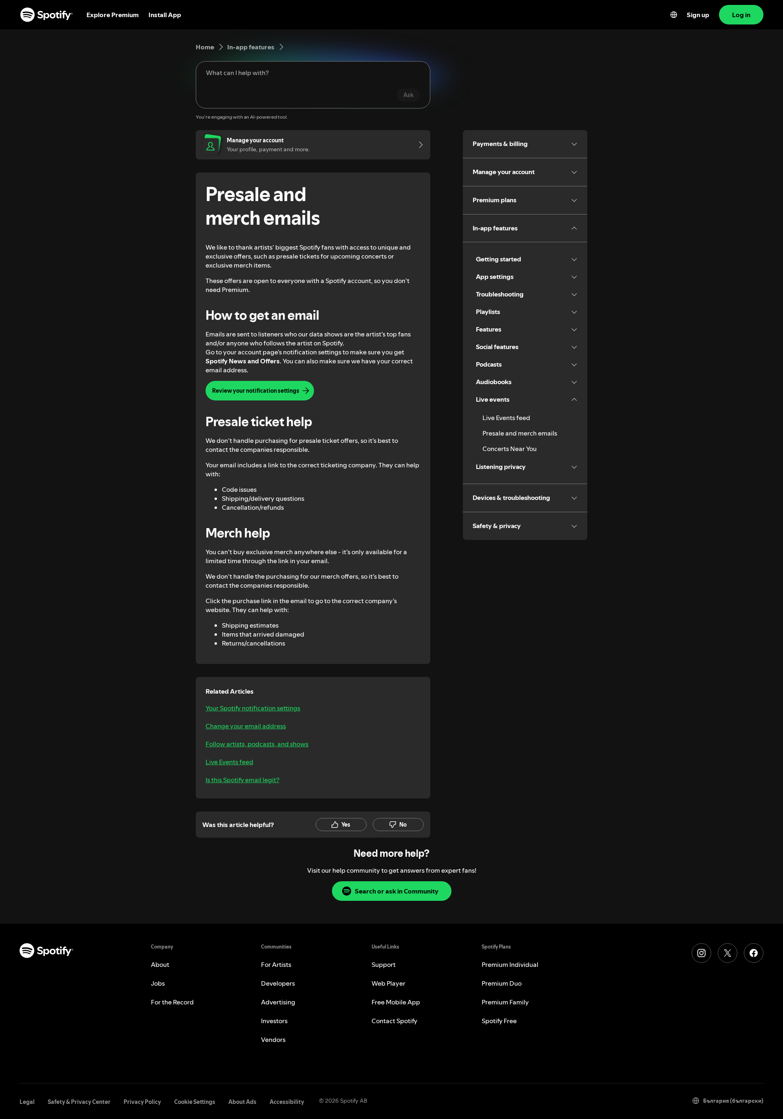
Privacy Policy (142, 1102)
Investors (274, 1020)
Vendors (273, 1039)
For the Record (172, 1001)
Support (384, 964)
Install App (164, 14)
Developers (278, 983)
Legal (27, 1102)
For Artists (276, 964)
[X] (727, 953)
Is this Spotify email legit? (242, 779)
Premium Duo (502, 983)
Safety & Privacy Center (79, 1102)
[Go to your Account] (418, 145)
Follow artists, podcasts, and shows (257, 743)
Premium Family (505, 1001)
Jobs (158, 983)
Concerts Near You (509, 448)
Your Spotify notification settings (253, 707)
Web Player (388, 983)
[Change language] (673, 14)
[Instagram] (701, 953)
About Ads (242, 1102)
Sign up (698, 14)
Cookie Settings (194, 1102)
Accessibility (287, 1102)
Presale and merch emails (519, 433)
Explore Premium (112, 14)
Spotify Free (499, 1020)
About (160, 964)
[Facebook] (753, 953)
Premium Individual (510, 964)
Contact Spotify (394, 1020)
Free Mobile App (396, 1001)
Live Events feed (229, 761)
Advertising (278, 1001)
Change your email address (246, 725)
